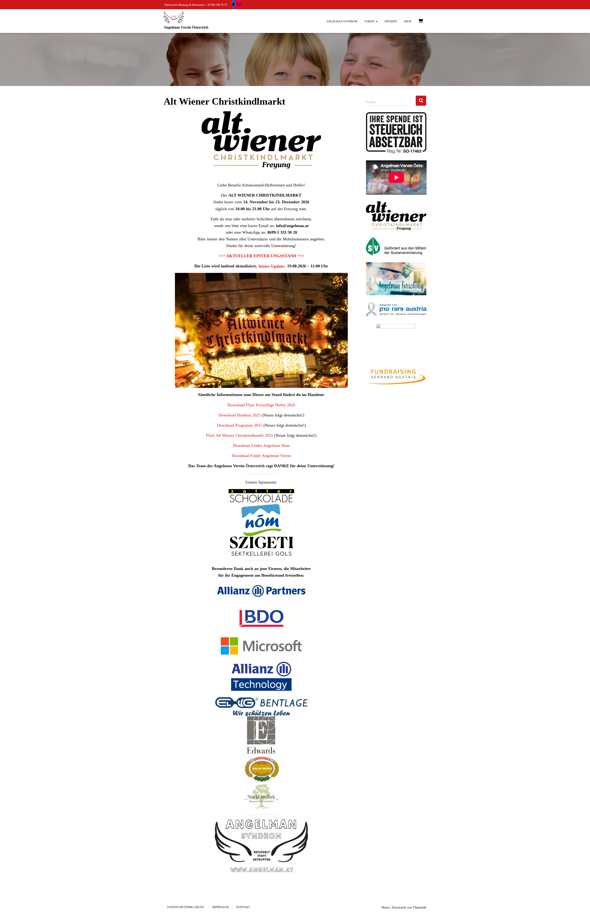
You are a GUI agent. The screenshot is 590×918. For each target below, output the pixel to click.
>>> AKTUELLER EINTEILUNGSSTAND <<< (261, 256)
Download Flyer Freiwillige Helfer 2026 (261, 405)
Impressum (220, 907)
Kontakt (243, 907)
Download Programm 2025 (239, 425)
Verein (369, 21)
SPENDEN (390, 21)
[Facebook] (233, 4)
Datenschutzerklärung (185, 907)
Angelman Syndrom (341, 21)
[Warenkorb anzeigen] (420, 20)
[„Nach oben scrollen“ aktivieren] (581, 909)
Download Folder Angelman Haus (261, 445)
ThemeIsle (419, 907)
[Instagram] (239, 4)
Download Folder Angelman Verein (261, 455)
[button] (376, 21)
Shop (407, 21)
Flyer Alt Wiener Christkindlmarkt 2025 (239, 435)
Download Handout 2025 (239, 415)
